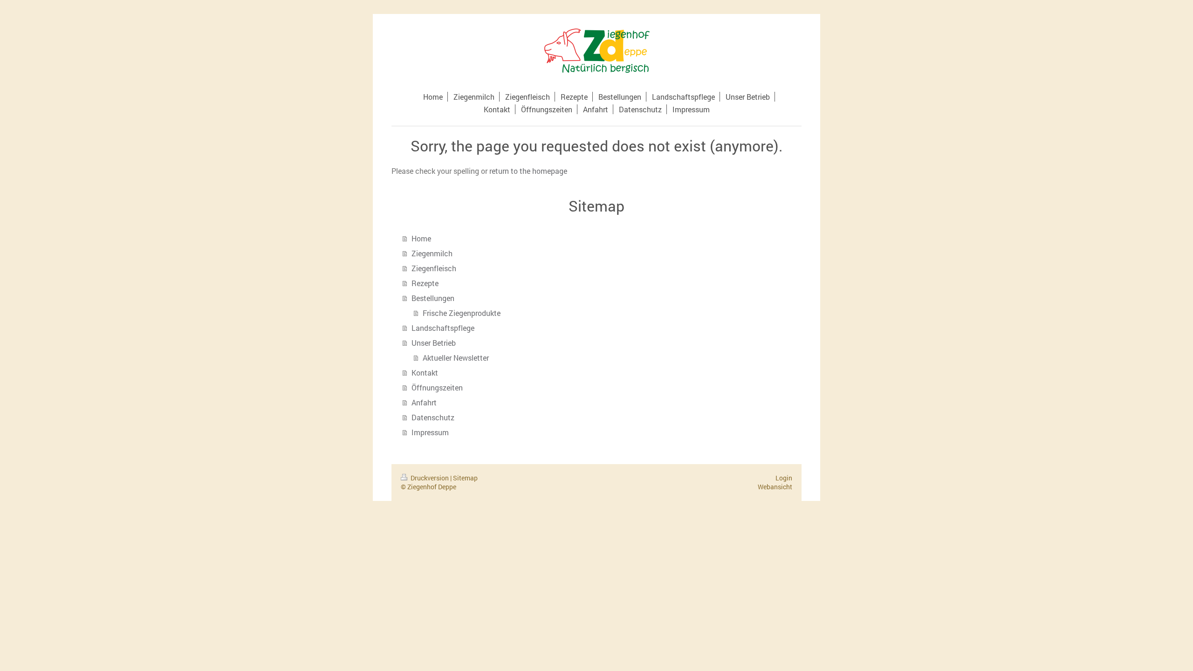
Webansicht (775, 486)
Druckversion (429, 477)
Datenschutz (432, 417)
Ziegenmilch (432, 253)
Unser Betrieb (433, 343)
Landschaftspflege (442, 328)
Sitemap (465, 477)
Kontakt (424, 372)
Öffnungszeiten (437, 387)
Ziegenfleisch (433, 268)
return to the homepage (528, 171)
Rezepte (425, 283)
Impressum (430, 432)
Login (783, 477)
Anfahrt (424, 402)
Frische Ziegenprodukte (462, 313)
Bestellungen (432, 298)
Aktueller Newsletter (456, 358)
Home (421, 238)
